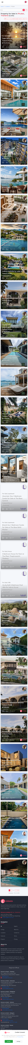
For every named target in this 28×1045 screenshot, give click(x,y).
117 (16, 890)
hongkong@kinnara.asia (8, 917)
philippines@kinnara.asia (8, 999)
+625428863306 (5, 987)
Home (2, 6)
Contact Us (16, 932)
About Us (16, 929)
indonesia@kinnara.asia (7, 988)
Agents (15, 926)
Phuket (21, 14)
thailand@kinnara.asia (7, 977)
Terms (15, 936)
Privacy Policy (20, 1036)
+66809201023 (5, 976)
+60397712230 (5, 1019)
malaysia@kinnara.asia (7, 1020)
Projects (3, 939)
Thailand (4, 16)
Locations (7, 6)
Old (25, 18)
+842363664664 (5, 1008)
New (21, 18)
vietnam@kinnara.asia (7, 1010)
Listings (2, 929)
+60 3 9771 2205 (13, 1022)
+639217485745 (5, 997)
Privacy (15, 939)
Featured (3, 936)
